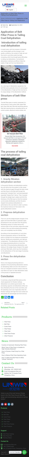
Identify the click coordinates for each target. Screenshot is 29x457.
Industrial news (10, 18)
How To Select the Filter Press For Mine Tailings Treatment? (13, 358)
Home (2, 18)
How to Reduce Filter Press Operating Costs (14, 355)
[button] (25, 5)
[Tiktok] (12, 404)
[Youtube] (5, 404)
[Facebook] (2, 404)
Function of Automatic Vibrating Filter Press (14, 345)
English (10, 10)
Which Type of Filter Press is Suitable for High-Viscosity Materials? (13, 348)
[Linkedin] (8, 404)
